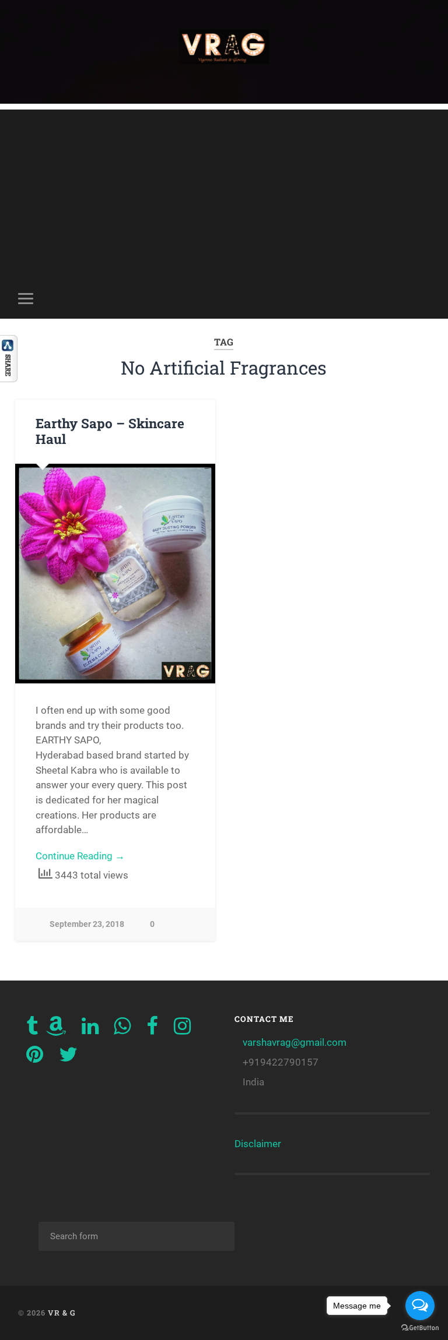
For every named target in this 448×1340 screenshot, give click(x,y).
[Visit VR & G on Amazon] (56, 1029)
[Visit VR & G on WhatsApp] (122, 1029)
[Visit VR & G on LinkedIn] (90, 1029)
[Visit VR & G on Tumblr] (32, 1029)
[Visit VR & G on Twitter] (68, 1058)
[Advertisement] (224, 191)
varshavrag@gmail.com (294, 1042)
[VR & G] (224, 52)
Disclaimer (258, 1143)
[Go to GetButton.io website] (420, 1328)
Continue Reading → (80, 856)
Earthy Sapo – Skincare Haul (110, 430)
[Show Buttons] (9, 378)
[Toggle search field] (423, 298)
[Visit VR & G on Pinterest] (34, 1058)
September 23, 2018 (87, 924)
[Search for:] (136, 1236)
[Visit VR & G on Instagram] (182, 1029)
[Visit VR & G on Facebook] (152, 1029)
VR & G (62, 1312)
